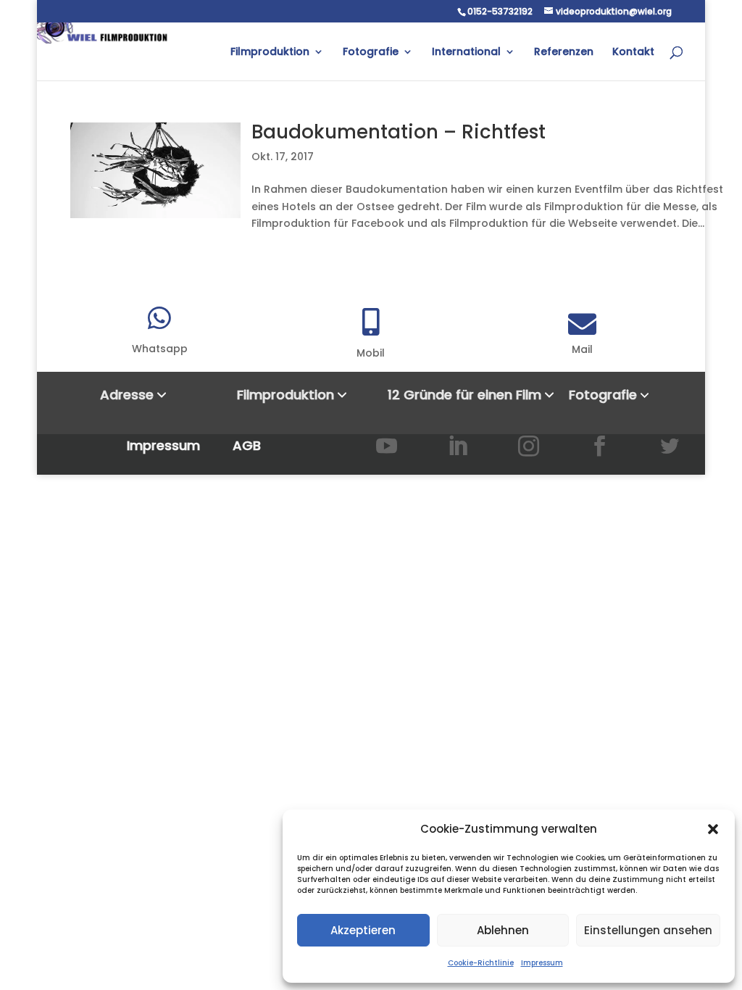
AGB (247, 445)
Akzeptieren (363, 930)
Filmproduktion (269, 52)
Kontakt (633, 52)
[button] (713, 829)
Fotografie (371, 52)
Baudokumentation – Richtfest (398, 132)
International (466, 52)
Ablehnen (503, 930)
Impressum (542, 962)
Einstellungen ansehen (648, 930)
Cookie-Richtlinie (481, 962)
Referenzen (563, 52)
